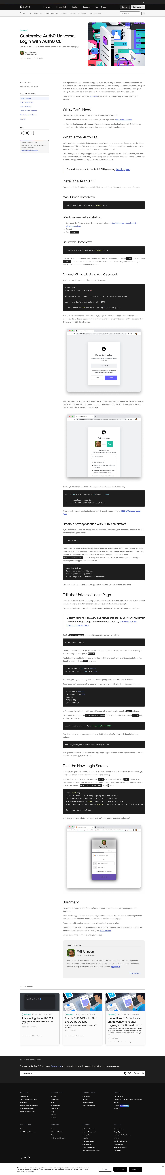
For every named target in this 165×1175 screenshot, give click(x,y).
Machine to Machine (120, 1141)
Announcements (95, 13)
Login (143, 2)
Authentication (87, 1144)
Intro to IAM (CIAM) (57, 1132)
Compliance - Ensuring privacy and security (128, 1099)
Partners (116, 1102)
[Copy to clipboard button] (32, 133)
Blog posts (23, 1102)
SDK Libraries (55, 1105)
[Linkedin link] (25, 1157)
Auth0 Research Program (28, 1132)
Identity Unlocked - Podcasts (29, 1105)
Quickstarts (55, 1099)
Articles (53, 1096)
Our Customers (118, 1096)
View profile (134, 973)
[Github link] (29, 1157)
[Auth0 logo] (25, 7)
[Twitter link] (21, 1157)
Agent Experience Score (27, 1112)
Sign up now (56, 1066)
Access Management (89, 1132)
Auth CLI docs (105, 931)
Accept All (135, 1169)
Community (86, 1096)
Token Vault (117, 1150)
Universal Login (119, 1129)
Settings (105, 1169)
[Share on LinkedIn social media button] (27, 133)
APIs (52, 1102)
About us (117, 1109)
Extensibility (86, 1135)
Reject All (120, 1169)
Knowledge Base (87, 1102)
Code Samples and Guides (28, 1099)
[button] (125, 7)
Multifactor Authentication (122, 1135)
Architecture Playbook (58, 1138)
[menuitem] (48, 7)
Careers (121, 1105)
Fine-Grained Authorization (91, 1150)
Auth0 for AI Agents (88, 1129)
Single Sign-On (118, 1132)
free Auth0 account (124, 120)
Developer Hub (24, 1096)
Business (64, 13)
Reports (53, 1115)
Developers (38, 13)
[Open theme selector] (143, 13)
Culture (72, 13)
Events (22, 1129)
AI (30, 13)
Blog (22, 13)
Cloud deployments (88, 1147)
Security (85, 1138)
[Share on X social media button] (22, 133)
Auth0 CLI (94, 96)
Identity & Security (51, 13)
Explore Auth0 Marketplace (29, 150)
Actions (116, 1138)
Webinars (54, 1118)
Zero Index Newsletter (27, 1109)
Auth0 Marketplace (88, 1105)
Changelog (54, 1109)
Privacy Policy (30, 1171)
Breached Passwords (120, 1147)
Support (85, 1099)
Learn (53, 1129)
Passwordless (118, 1144)
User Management (88, 1141)
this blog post (123, 169)
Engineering (82, 13)
